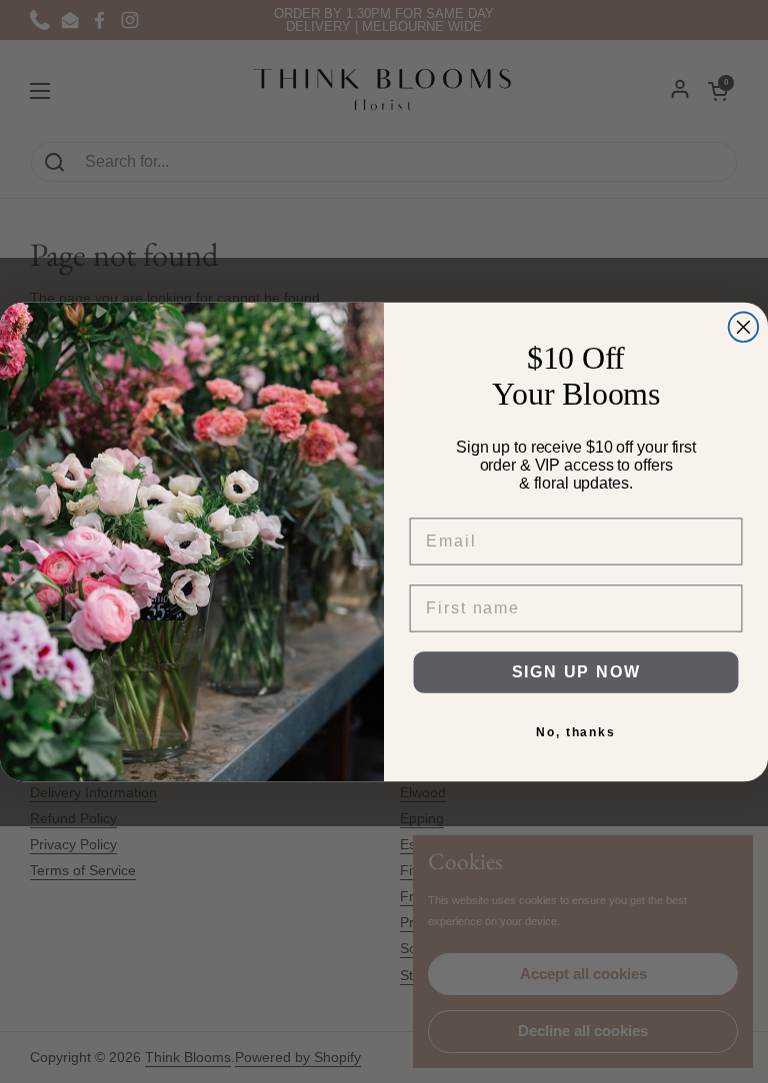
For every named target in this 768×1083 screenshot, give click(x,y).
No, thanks (576, 732)
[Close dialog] (744, 327)
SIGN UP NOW (576, 671)
